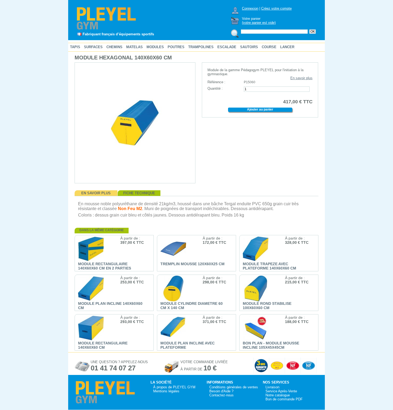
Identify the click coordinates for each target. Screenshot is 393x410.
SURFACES (93, 47)
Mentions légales (166, 391)
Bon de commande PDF (284, 399)
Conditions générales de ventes (233, 387)
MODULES (155, 47)
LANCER (287, 47)
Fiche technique (139, 193)
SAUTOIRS (249, 47)
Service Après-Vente (281, 391)
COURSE (269, 47)
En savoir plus (301, 78)
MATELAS (134, 47)
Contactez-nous (221, 395)
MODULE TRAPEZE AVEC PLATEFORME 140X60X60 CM (269, 266)
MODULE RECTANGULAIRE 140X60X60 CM (103, 345)
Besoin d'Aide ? (221, 391)
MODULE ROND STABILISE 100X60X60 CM (267, 305)
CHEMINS (114, 47)
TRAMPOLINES (201, 47)
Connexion (250, 8)
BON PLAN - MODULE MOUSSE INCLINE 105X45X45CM (271, 345)
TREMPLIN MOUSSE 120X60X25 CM (192, 264)
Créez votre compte (276, 8)
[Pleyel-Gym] (107, 29)
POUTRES (176, 47)
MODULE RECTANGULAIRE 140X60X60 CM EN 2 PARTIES (104, 266)
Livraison (272, 387)
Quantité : (215, 88)
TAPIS (75, 47)
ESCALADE (226, 47)
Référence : (216, 82)
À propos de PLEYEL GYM (174, 387)
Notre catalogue (277, 395)
